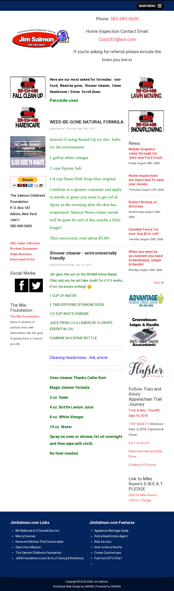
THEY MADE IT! (139, 424)
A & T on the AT (139, 443)
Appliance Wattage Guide (111, 530)
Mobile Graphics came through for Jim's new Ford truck (145, 153)
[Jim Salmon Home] (40, 39)
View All (158, 282)
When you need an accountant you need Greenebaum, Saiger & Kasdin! (146, 257)
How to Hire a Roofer (108, 547)
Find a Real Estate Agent (111, 536)
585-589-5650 (124, 18)
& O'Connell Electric (45, 530)
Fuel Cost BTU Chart (108, 558)
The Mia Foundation (24, 316)
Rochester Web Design (67, 586)
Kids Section (102, 541)
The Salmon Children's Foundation (38, 552)
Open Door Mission (28, 547)
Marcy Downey (25, 536)
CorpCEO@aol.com (117, 39)
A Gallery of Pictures (142, 464)
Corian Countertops (107, 552)
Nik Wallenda (23, 530)
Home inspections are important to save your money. (146, 179)
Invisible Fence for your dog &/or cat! (144, 231)
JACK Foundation (27, 558)
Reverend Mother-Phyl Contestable (39, 541)
